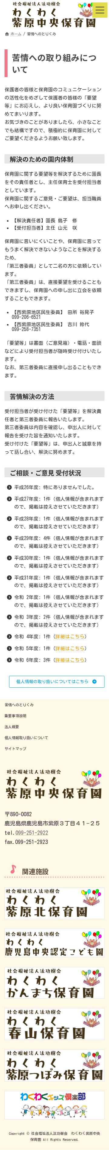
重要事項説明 (15, 716)
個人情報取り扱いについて (26, 737)
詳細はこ (65, 660)
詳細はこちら (69, 636)
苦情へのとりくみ (19, 705)
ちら (79, 660)
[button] (56, 682)
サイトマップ (15, 748)
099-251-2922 (31, 832)
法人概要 (12, 726)
